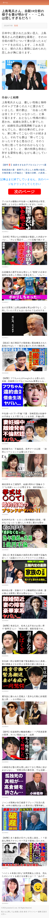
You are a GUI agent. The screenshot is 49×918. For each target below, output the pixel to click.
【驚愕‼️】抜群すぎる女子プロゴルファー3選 (24, 165)
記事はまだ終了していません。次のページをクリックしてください (24, 182)
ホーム (5, 2)
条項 (25, 912)
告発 (16, 26)
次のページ (24, 191)
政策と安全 (19, 912)
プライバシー (33, 912)
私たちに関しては (8, 912)
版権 (39, 912)
